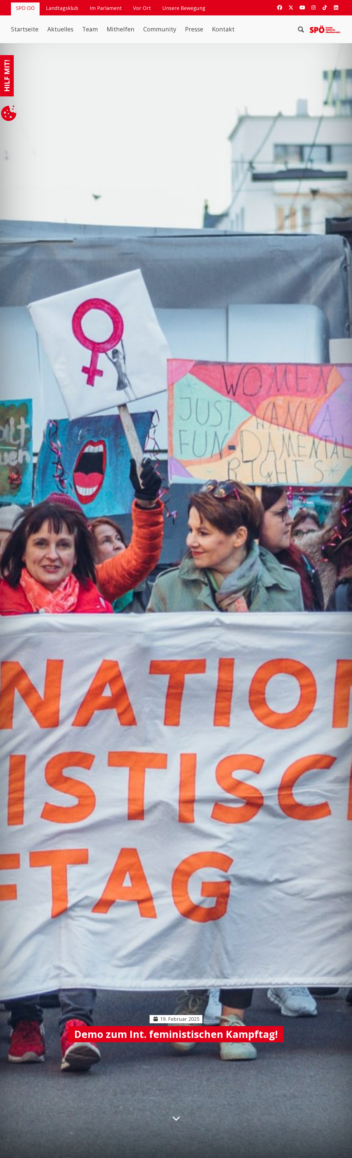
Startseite (24, 29)
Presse (194, 29)
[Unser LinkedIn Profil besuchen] (336, 7)
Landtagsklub (62, 8)
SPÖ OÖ (25, 8)
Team (90, 29)
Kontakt (223, 29)
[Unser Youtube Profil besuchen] (302, 7)
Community (159, 29)
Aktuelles (60, 29)
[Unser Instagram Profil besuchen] (313, 7)
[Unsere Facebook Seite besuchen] (280, 7)
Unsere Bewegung (183, 8)
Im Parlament (106, 8)
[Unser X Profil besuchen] (291, 7)
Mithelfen (120, 29)
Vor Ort (142, 8)
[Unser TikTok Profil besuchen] (325, 7)
